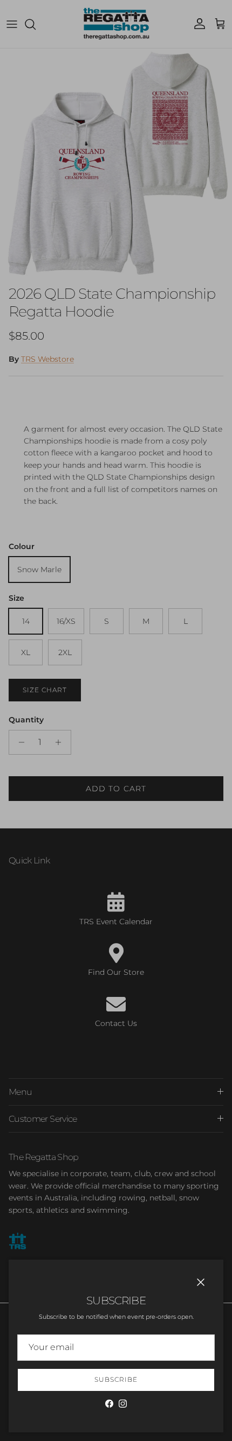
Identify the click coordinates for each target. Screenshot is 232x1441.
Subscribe (116, 1379)
